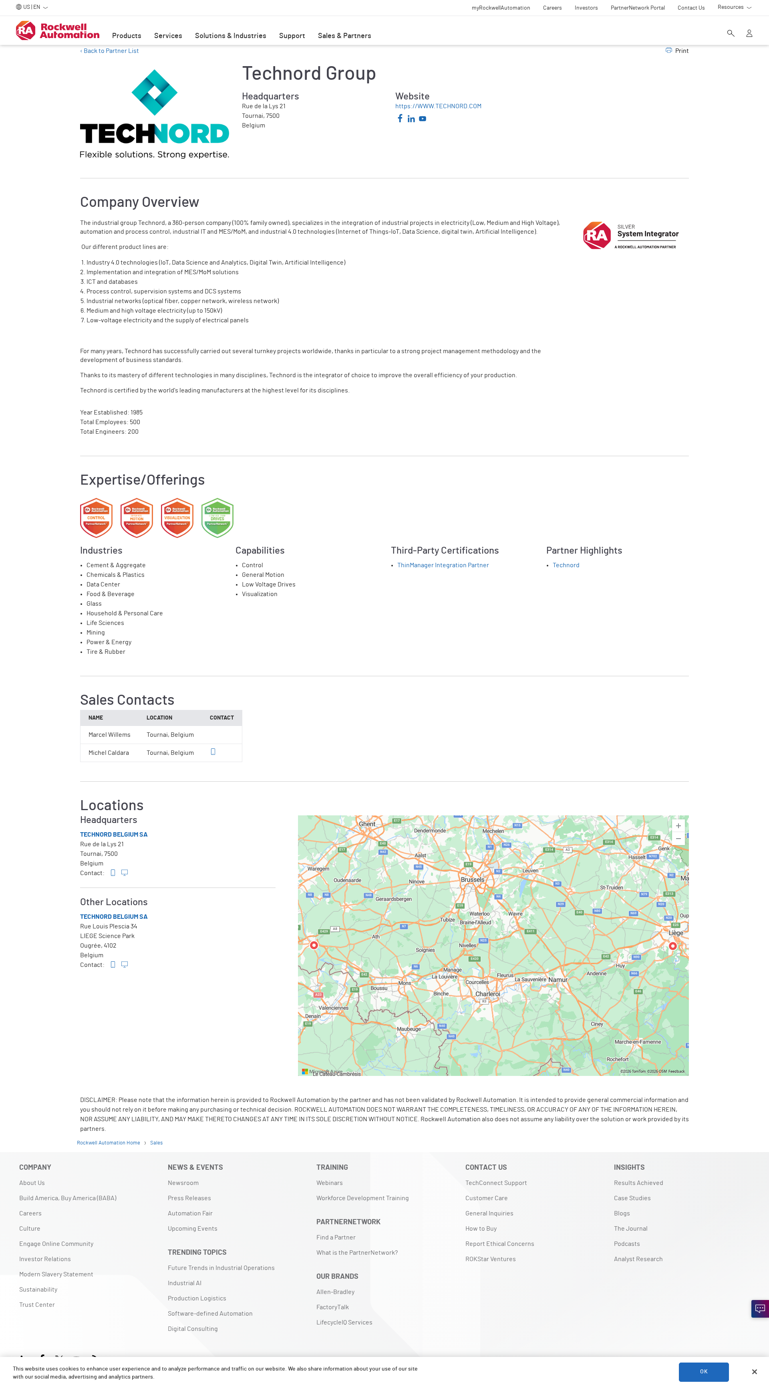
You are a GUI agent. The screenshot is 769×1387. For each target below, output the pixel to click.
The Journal (631, 1228)
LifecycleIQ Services (344, 1322)
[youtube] (422, 120)
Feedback (676, 1071)
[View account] (749, 34)
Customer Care (486, 1198)
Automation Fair (190, 1213)
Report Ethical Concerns (499, 1244)
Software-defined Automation (210, 1313)
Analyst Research (638, 1259)
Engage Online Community (56, 1244)
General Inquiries (489, 1213)
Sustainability (38, 1289)
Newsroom (183, 1183)
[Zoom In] (678, 825)
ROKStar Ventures (490, 1259)
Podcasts (627, 1244)
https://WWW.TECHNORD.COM (438, 106)
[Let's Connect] (760, 1309)
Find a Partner (336, 1237)
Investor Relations (45, 1259)
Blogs (622, 1213)
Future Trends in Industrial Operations (221, 1268)
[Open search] (731, 34)
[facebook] (400, 119)
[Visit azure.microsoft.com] (322, 1071)
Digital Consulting (193, 1329)
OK (703, 1372)
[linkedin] (411, 120)
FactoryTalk (332, 1307)
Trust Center (37, 1305)
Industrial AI (184, 1283)
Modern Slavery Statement (56, 1274)
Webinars (329, 1183)
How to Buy (481, 1228)
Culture (29, 1228)
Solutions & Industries (230, 36)
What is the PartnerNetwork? (357, 1253)
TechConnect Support (496, 1183)
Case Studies (632, 1198)
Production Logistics (197, 1298)
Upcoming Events (192, 1228)
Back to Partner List (111, 51)
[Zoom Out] (678, 838)
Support (292, 36)
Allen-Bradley (335, 1292)
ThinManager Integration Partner (443, 565)
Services (168, 36)
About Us (32, 1183)
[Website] (124, 873)
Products (126, 36)
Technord (566, 565)
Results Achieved (638, 1183)
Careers (30, 1213)
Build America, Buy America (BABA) (67, 1198)
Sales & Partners (344, 36)
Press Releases (189, 1198)
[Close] (754, 1371)
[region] (493, 945)
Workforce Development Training (362, 1198)
